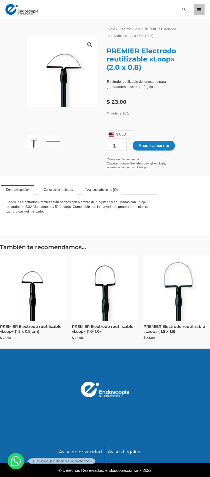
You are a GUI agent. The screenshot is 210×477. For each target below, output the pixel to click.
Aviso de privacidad (80, 451)
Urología (142, 167)
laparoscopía (115, 167)
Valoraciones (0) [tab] (102, 189)
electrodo (142, 163)
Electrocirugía (129, 29)
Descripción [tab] (18, 189)
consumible (127, 163)
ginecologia (157, 163)
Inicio (111, 29)
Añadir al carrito (153, 145)
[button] (184, 9)
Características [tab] (58, 189)
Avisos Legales (124, 451)
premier (130, 167)
